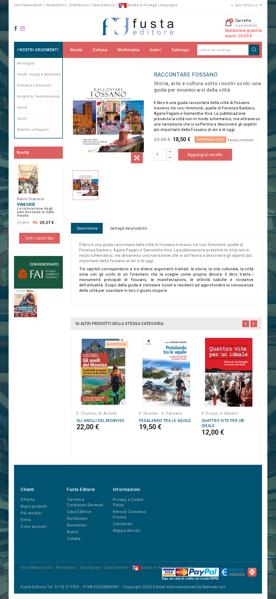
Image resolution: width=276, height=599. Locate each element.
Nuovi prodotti (34, 506)
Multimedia (128, 50)
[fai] (38, 272)
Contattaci (123, 524)
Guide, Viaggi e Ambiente (38, 74)
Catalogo (180, 50)
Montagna (25, 63)
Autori (155, 50)
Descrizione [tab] (87, 228)
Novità (76, 50)
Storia (22, 107)
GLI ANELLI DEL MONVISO (101, 420)
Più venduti (31, 513)
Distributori (79, 5)
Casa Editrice (103, 5)
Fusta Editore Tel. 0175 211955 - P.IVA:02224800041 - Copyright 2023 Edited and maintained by (111, 587)
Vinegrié (26, 204)
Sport (22, 118)
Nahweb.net (213, 587)
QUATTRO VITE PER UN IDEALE (223, 423)
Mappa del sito (126, 530)
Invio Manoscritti (28, 5)
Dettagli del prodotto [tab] (128, 228)
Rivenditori (56, 5)
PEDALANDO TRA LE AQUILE (165, 420)
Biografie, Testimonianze (38, 96)
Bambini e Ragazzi (33, 129)
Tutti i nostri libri (39, 238)
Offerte (28, 499)
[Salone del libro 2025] (25, 303)
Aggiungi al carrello (205, 155)
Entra (26, 520)
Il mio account (34, 526)
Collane (100, 50)
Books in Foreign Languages (152, 5)
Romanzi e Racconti (34, 85)
